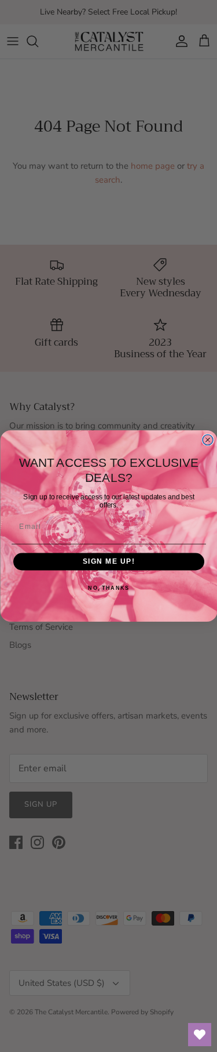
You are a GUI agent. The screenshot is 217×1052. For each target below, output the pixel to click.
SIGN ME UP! (108, 561)
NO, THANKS (108, 588)
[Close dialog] (208, 440)
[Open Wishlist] (199, 1034)
